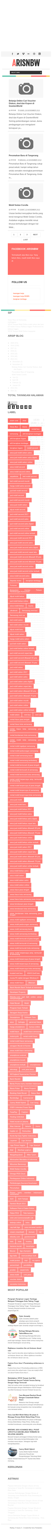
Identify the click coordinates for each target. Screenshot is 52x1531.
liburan (12, 1251)
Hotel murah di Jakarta (19, 1122)
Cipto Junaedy (24, 1316)
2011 (12, 391)
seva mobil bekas (17, 606)
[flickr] (28, 54)
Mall (11, 1150)
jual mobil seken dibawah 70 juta (23, 696)
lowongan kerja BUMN (21, 296)
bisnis (24, 427)
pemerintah (14, 1265)
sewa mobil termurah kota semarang (24, 948)
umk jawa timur (28, 1069)
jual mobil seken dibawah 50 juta (23, 691)
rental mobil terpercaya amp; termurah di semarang (26, 780)
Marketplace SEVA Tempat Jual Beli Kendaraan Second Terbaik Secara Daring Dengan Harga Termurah (24, 1380)
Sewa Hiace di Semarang (17, 320)
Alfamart (31, 983)
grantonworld (29, 1237)
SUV (12, 1199)
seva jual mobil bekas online (21, 838)
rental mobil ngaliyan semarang (22, 746)
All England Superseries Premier (23, 1074)
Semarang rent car (17, 615)
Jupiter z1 (14, 1131)
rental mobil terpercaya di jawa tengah (25, 786)
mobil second (32, 448)
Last (25, 240)
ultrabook (13, 611)
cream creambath (17, 1232)
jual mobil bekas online (19, 601)
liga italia (13, 1256)
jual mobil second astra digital (22, 524)
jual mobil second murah (20, 500)
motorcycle (14, 1036)
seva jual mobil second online (21, 566)
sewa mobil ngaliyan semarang (22, 920)
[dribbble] (34, 54)
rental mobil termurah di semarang (24, 770)
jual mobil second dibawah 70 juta (23, 663)
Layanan (13, 1140)
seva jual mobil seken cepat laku (23, 852)
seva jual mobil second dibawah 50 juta (25, 557)
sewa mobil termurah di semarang (23, 943)
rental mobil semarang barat (21, 756)
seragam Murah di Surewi (20, 1046)
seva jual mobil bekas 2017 (21, 809)
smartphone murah (17, 1060)
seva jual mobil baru (18, 804)
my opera (36, 1260)
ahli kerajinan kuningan (32, 434)
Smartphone (15, 1017)
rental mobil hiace (30, 1036)
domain (32, 1232)
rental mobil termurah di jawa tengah (24, 765)
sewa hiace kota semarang (20, 894)
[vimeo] (23, 54)
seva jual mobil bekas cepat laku (23, 823)
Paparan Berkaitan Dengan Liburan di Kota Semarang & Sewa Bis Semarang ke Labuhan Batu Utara (24, 1488)
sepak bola (24, 1270)
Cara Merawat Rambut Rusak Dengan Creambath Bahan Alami (30, 1397)
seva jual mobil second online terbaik (24, 571)
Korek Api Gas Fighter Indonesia (23, 1136)
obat (24, 421)
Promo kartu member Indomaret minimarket (26, 1193)
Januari (15, 385)
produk (13, 1270)
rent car (38, 715)
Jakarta (28, 1126)
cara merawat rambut (33, 1227)
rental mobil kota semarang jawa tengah (26, 740)
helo (11, 1241)
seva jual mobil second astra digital (24, 547)
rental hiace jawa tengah (20, 719)
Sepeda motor (15, 581)
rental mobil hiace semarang (21, 1041)
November (16, 364)
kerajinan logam (16, 448)
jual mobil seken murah (19, 700)
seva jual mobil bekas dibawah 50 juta (25, 828)
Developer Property (17, 992)
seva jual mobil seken (18, 505)
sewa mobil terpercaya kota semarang (25, 968)
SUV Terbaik (23, 1199)
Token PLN (14, 1213)
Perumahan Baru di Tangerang (23, 155)
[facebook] (12, 54)
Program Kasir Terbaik (19, 1008)
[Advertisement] (26, 25)
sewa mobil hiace (17, 983)
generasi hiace (35, 1022)
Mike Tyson (31, 1155)
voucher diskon (16, 1279)
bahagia (21, 1022)
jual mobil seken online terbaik (22, 710)
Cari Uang (34, 1103)
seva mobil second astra (19, 576)
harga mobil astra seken (19, 639)
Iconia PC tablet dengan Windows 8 (24, 978)
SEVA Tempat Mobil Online (18, 324)
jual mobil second (17, 495)
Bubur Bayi (35, 1093)
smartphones (35, 1065)
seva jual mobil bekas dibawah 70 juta (25, 833)
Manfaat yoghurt (24, 1150)
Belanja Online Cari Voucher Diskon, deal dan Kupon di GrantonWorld (22, 103)
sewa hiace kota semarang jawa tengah (26, 899)
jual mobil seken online (19, 705)
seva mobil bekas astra (19, 871)
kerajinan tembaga (20, 299)
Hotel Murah (15, 1003)
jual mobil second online (19, 528)
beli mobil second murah (20, 481)
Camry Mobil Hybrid (18, 1103)
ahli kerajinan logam (18, 438)
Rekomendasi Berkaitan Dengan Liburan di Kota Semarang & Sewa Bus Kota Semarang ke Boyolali (25, 1503)
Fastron (25, 1112)
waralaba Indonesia (18, 1284)
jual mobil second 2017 (19, 514)
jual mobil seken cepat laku (21, 686)
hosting (29, 1241)
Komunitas (26, 1131)
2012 (12, 388)
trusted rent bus (16, 973)
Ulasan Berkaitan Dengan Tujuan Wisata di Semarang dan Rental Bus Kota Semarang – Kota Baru (26, 1518)
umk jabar (27, 1275)
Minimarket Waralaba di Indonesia (23, 1159)
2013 (12, 359)
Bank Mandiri (15, 1079)
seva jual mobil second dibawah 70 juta (25, 562)
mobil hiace (14, 1032)
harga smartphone (17, 1027)
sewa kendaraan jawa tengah (21, 904)
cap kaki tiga (15, 1227)
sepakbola (14, 476)
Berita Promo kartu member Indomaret (25, 1084)
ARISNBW (26, 63)
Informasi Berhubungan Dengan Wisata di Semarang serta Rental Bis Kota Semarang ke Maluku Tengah (25, 1495)
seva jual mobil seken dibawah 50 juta (25, 857)
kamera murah (16, 1246)
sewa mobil (14, 1275)
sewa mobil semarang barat (21, 929)
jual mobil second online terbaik (22, 533)
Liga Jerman (26, 1140)
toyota (30, 606)
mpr (26, 1260)
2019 (12, 346)
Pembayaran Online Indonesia (22, 1178)
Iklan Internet (15, 1126)
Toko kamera (28, 1213)
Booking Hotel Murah (18, 1093)
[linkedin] (39, 54)
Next (35, 235)
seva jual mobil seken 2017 (21, 847)
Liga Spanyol (35, 1145)
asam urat (14, 421)
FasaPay (13, 1112)
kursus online (34, 1027)
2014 (12, 356)
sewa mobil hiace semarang (21, 1050)
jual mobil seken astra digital (21, 682)
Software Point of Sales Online (22, 1208)
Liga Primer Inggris (17, 1145)
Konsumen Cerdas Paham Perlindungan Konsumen (26, 591)
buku (28, 1223)
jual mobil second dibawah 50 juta (23, 658)
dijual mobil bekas (17, 596)
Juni (14, 377)
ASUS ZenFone (33, 973)
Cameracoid (28, 1098)
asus (12, 1022)
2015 (12, 354)
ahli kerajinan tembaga (19, 443)
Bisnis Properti (30, 1088)
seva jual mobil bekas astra (21, 814)
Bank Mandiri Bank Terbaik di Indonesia (26, 987)
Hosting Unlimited (17, 1117)
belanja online (15, 1223)
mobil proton (15, 1260)
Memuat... (11, 1474)
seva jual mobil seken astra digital (23, 457)
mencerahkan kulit (28, 1256)
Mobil (26, 1003)
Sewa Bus (14, 427)
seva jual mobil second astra (21, 543)
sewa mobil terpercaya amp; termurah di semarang (26, 953)
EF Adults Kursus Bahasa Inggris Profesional (24, 327)
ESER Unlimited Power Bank (21, 1107)
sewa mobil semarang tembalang (23, 934)
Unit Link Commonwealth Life (21, 1218)
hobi (19, 1241)
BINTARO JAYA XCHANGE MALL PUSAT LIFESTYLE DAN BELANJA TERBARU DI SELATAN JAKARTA (23, 1432)
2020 (12, 343)
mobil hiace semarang (32, 1032)
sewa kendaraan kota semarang (23, 909)
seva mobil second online (20, 472)
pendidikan (28, 1265)
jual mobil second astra (19, 519)
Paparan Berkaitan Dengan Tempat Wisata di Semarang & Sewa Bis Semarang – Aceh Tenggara (24, 1510)
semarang (14, 434)
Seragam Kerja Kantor (19, 1013)
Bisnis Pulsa (15, 1088)
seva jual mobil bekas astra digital (23, 819)
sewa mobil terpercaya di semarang (24, 964)
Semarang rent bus (29, 611)
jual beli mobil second (18, 491)
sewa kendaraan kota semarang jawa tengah (26, 914)
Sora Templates (36, 1528)
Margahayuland (16, 1155)
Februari (15, 383)
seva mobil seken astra (19, 880)
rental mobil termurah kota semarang (25, 775)
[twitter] (17, 54)
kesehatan (30, 1246)
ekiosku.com (15, 1237)
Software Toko (30, 1017)
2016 (12, 351)
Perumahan (14, 1188)
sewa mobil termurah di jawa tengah (24, 939)
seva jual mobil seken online (21, 462)
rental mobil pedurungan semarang (24, 751)
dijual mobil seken (17, 634)
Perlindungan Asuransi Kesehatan (23, 1183)
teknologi (13, 1069)
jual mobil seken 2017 (18, 672)
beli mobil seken (16, 620)
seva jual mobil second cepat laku (23, 552)
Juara (37, 1126)
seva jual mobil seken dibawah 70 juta (25, 861)
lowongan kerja (18, 293)
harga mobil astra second (20, 486)
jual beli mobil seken (18, 644)
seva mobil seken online (19, 885)
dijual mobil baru (16, 629)
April (14, 380)
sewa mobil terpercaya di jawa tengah (25, 959)
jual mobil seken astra (18, 677)
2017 (12, 348)
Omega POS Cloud (17, 1174)
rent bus (27, 715)
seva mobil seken (17, 875)
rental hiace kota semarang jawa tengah (26, 729)
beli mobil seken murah (19, 625)
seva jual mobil (16, 800)
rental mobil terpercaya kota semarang (25, 795)
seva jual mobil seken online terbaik (24, 866)
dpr (40, 1232)
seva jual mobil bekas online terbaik (24, 842)
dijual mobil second (17, 510)
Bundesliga (14, 1098)
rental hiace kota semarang (21, 724)
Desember (16, 362)
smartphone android (18, 1055)
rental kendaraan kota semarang (23, 735)
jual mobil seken (16, 667)
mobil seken (15, 715)
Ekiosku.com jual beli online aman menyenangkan (26, 997)
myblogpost (12, 322)
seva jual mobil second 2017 (21, 538)
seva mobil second (17, 467)
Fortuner (13, 585)
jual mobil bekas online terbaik (22, 648)
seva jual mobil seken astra (21, 453)
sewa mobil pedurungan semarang (24, 924)
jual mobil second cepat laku (21, 653)
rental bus (36, 429)
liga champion (25, 1251)
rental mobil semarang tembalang (23, 760)
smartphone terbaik (17, 1065)
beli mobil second (30, 476)
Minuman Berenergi (18, 1164)
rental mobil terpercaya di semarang (24, 790)
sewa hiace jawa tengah (19, 890)
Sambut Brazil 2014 (18, 1204)
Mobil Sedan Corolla (18, 205)
